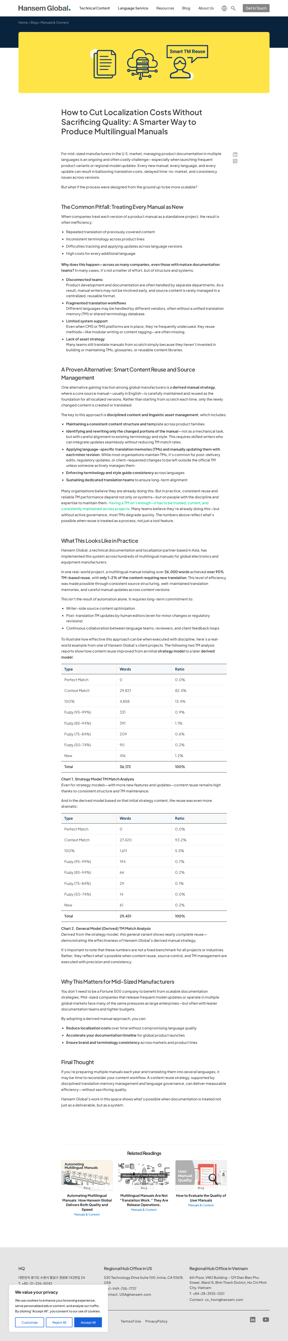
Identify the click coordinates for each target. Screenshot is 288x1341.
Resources (165, 8)
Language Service (133, 8)
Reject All (59, 1322)
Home (23, 22)
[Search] (233, 8)
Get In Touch (256, 8)
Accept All (88, 1322)
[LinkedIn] (235, 154)
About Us (206, 8)
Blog (186, 8)
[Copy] (235, 161)
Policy (156, 1321)
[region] (58, 1308)
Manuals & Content (54, 22)
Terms (131, 1321)
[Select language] (224, 7)
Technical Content (94, 8)
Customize (30, 1322)
